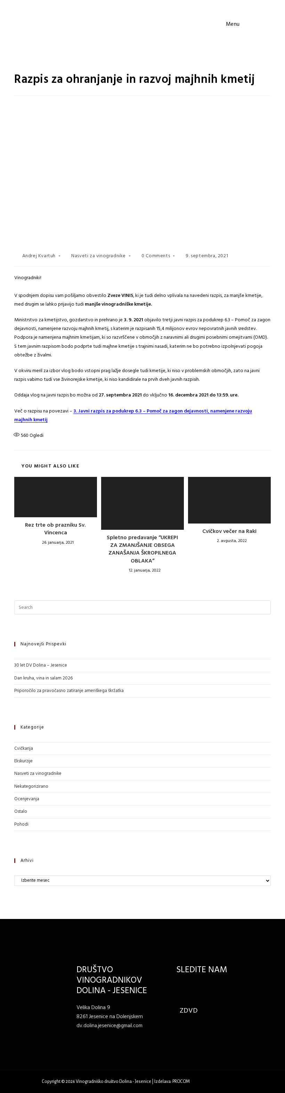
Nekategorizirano (31, 786)
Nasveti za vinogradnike (98, 256)
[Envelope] (197, 988)
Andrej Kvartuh (39, 256)
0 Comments (155, 256)
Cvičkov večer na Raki (229, 531)
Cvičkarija (23, 748)
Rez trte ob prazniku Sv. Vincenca (55, 529)
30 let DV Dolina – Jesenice (40, 665)
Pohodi (21, 824)
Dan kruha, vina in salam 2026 (43, 678)
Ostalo (20, 811)
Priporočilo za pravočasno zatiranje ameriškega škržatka (69, 690)
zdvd (189, 1010)
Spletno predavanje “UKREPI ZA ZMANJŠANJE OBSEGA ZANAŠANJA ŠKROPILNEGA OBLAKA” (142, 549)
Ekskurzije (23, 761)
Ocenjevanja (26, 799)
